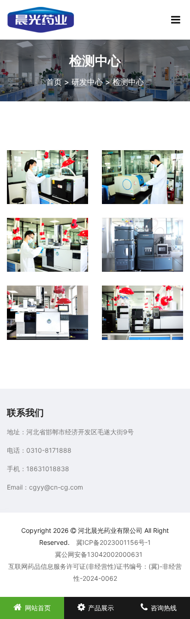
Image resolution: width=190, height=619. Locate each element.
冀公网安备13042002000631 (98, 554)
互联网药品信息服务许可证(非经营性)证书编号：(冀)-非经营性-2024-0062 (95, 572)
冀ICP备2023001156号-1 (113, 542)
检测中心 (128, 82)
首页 (54, 82)
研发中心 (87, 82)
